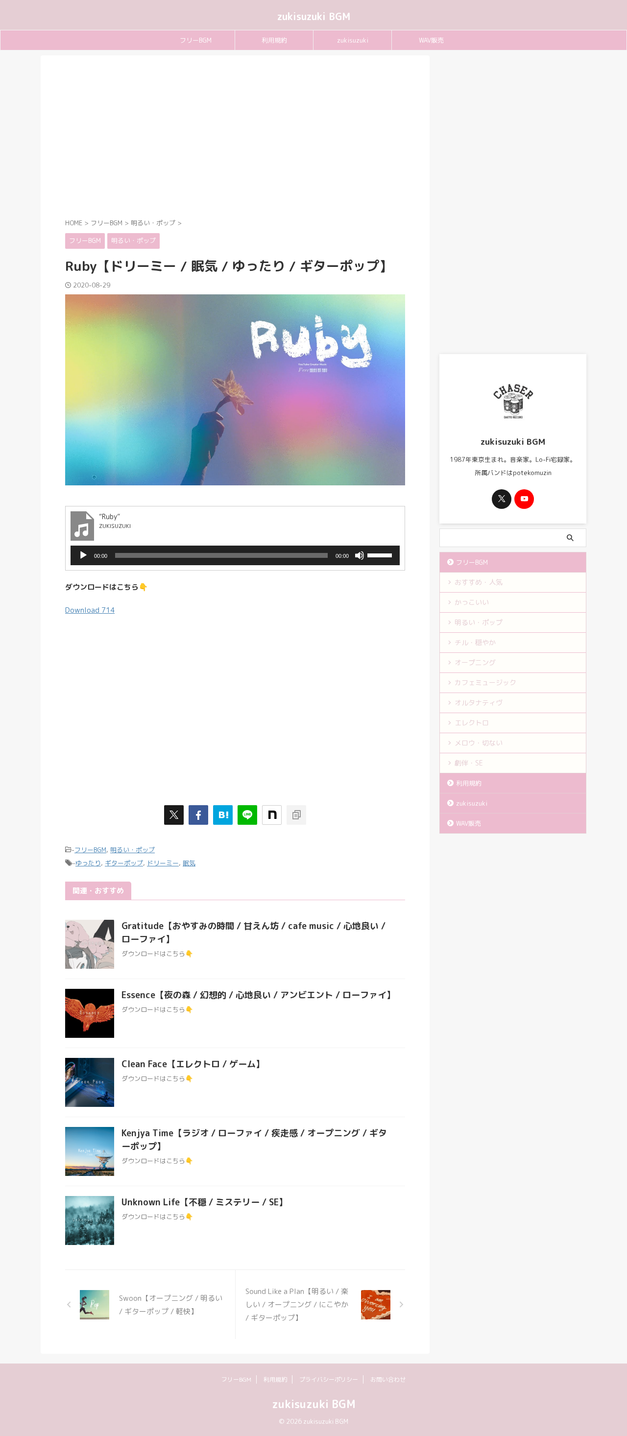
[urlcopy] (296, 815)
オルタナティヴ (479, 702)
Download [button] (90, 610)
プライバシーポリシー (328, 1379)
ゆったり (88, 863)
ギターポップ (124, 863)
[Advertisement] (235, 138)
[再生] (83, 555)
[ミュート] (359, 555)
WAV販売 (431, 40)
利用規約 (274, 40)
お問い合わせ (388, 1379)
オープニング (475, 662)
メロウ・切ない (479, 742)
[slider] (381, 554)
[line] (247, 815)
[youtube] (524, 499)
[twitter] (174, 815)
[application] (235, 555)
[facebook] (198, 815)
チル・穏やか (475, 642)
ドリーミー (163, 863)
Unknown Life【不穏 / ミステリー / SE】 (204, 1202)
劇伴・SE (469, 762)
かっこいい (472, 602)
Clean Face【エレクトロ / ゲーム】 (193, 1064)
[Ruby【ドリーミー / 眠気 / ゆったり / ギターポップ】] (223, 815)
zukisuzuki (352, 40)
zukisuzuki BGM (313, 16)
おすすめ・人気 (479, 582)
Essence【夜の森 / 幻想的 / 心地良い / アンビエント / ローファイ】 (258, 995)
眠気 (189, 863)
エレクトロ (472, 722)
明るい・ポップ (132, 849)
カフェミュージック (485, 682)
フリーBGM (196, 40)
